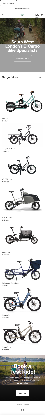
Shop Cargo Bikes (22, 58)
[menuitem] (36, 18)
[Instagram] (22, 409)
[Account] (37, 14)
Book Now (22, 393)
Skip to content (8, 3)
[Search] (7, 14)
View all (40, 77)
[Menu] (2, 15)
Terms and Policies (22, 405)
